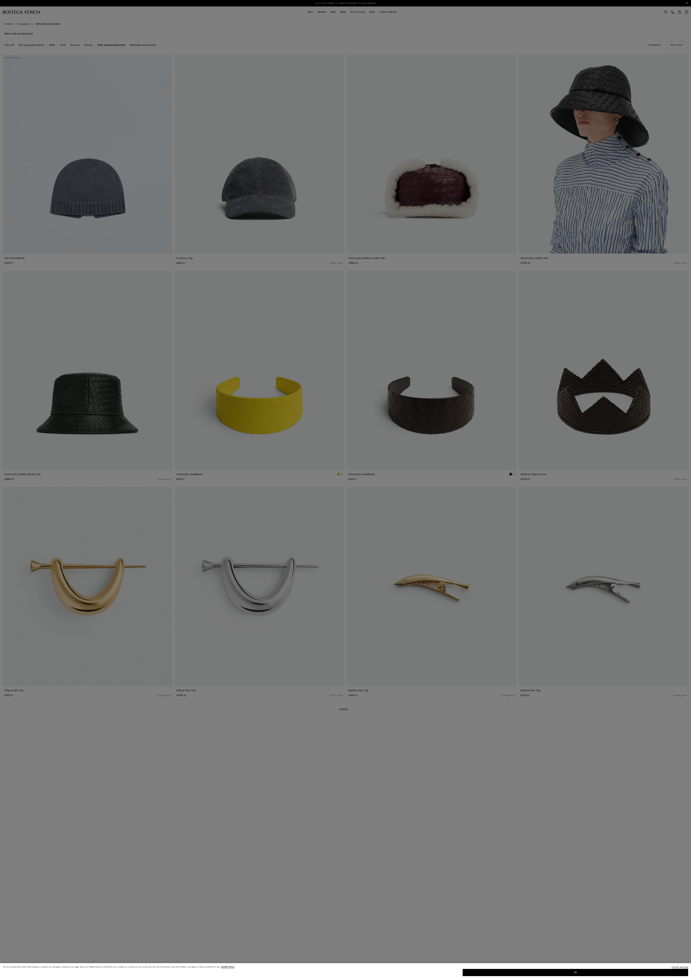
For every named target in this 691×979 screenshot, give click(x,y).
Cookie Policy (228, 967)
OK (575, 972)
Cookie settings (680, 967)
